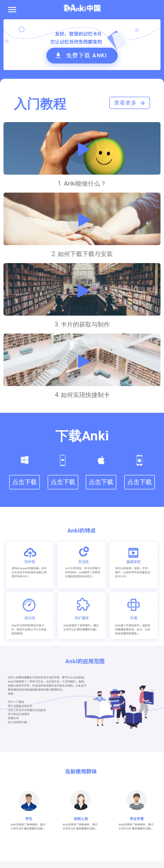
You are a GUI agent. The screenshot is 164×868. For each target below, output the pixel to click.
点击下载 (24, 481)
